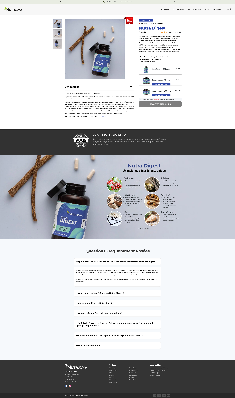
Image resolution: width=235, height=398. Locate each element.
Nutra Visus (112, 377)
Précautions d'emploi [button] (89, 345)
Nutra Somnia (133, 370)
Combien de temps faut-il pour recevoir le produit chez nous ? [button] (110, 335)
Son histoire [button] (72, 86)
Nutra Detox (133, 368)
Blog (207, 9)
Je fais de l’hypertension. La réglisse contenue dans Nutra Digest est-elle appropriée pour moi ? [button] (115, 324)
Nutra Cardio (133, 380)
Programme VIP (178, 9)
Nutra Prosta (112, 380)
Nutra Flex (112, 373)
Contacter (216, 9)
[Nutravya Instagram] (69, 386)
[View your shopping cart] (231, 9)
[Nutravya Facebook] (66, 386)
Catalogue (164, 9)
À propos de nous (155, 375)
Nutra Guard (133, 375)
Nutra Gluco (132, 373)
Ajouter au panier (160, 104)
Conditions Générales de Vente (159, 368)
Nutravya (103, 116)
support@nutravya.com (72, 374)
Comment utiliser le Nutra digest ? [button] (96, 303)
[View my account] (228, 9)
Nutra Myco (132, 377)
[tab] (99, 87)
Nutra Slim (112, 375)
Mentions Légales (155, 373)
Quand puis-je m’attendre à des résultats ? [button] (100, 313)
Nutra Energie (113, 370)
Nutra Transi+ (113, 382)
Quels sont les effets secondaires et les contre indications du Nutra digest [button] (116, 262)
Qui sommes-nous (194, 9)
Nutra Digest (112, 368)
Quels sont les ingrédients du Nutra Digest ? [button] (101, 293)
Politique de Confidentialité (158, 370)
